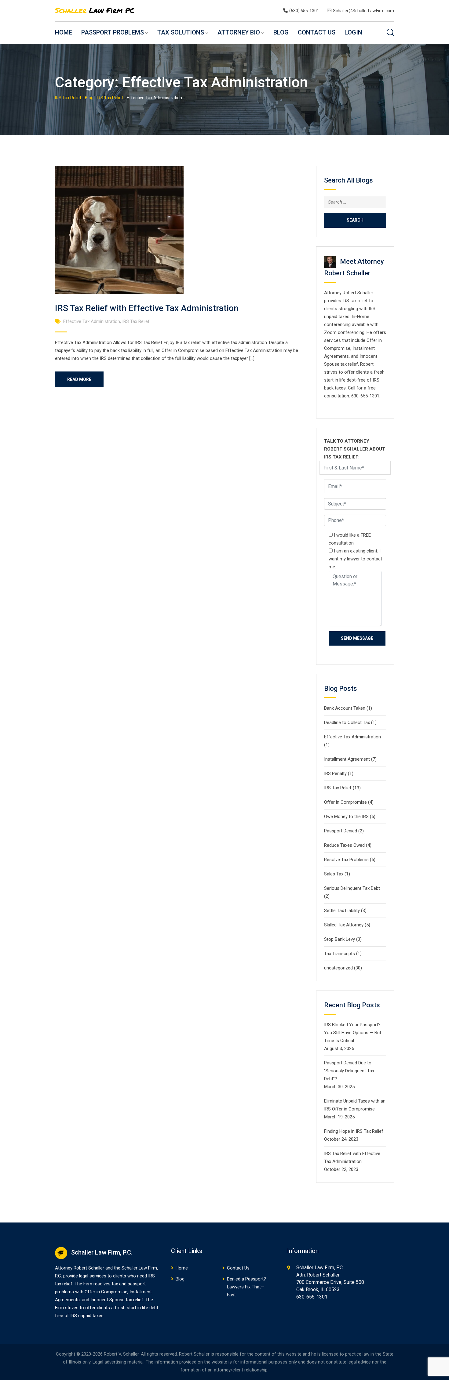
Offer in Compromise (345, 802)
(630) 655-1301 (304, 10)
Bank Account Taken (344, 708)
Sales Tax (333, 874)
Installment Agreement (347, 759)
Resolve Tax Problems (346, 859)
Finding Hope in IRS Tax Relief (353, 1131)
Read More (79, 379)
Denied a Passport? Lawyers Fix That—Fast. (246, 1287)
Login (353, 32)
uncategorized (338, 968)
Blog (281, 32)
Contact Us (316, 32)
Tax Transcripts (339, 953)
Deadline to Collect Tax (347, 722)
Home (63, 32)
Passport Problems (112, 32)
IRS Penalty (335, 773)
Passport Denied (340, 831)
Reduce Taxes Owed (344, 845)
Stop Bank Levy (339, 939)
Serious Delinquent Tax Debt (352, 888)
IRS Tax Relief (136, 321)
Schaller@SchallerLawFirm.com (363, 10)
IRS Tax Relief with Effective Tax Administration (147, 308)
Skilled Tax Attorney (343, 925)
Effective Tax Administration (91, 321)
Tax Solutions (180, 32)
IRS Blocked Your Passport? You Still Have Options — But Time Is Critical (352, 1032)
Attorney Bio (238, 32)
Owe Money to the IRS (346, 816)
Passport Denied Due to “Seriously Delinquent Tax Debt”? (349, 1070)
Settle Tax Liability (342, 910)
